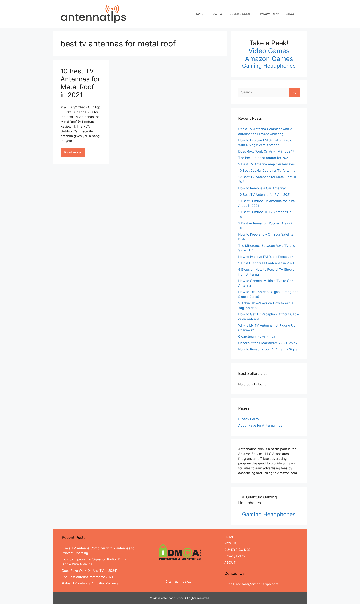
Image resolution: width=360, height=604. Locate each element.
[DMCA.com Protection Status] (180, 552)
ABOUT (291, 14)
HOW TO (216, 14)
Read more (72, 152)
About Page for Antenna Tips (260, 425)
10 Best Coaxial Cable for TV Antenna (266, 170)
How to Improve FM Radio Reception (265, 257)
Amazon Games (269, 59)
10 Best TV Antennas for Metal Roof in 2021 (80, 83)
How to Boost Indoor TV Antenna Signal (268, 349)
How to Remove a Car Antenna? (262, 188)
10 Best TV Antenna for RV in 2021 (264, 194)
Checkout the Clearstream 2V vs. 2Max (267, 343)
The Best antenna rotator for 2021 (264, 158)
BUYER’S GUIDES (241, 14)
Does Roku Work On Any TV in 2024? (266, 151)
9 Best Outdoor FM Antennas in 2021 (266, 263)
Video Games (269, 51)
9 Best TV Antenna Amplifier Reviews (266, 164)
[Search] (294, 92)
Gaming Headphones (269, 65)
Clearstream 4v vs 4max (256, 336)
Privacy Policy (269, 14)
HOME (199, 14)
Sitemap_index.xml (180, 581)
